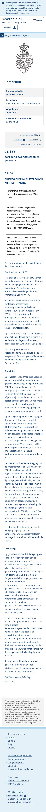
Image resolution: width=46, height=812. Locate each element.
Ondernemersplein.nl (18, 798)
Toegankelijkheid (16, 762)
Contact (11, 737)
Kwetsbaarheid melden (19, 769)
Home (4, 36)
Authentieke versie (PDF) (29, 135)
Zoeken (11, 747)
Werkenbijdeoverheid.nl (19, 802)
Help (10, 744)
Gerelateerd (33, 140)
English (11, 740)
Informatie (18, 140)
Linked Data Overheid (18, 780)
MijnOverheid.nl (15, 792)
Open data (13, 777)
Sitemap (12, 765)
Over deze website (16, 734)
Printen (24, 144)
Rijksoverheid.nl (15, 795)
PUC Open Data (15, 784)
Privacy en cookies (16, 759)
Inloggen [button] (7, 27)
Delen (35, 144)
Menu (39, 20)
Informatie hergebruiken (20, 755)
